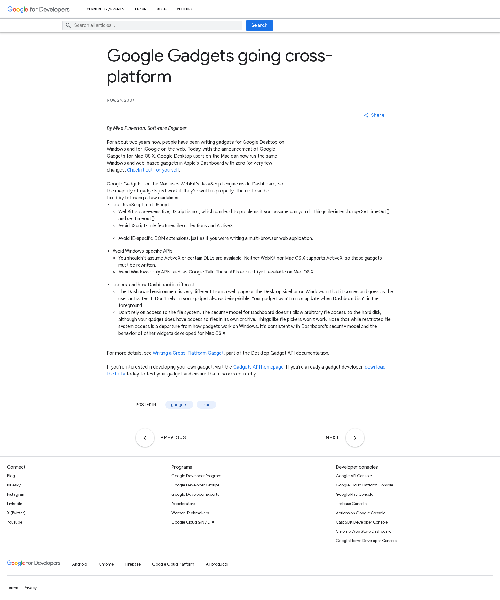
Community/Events (105, 9)
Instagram (16, 494)
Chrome (106, 564)
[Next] (355, 437)
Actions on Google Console (360, 512)
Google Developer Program (196, 475)
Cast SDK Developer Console (362, 522)
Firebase (133, 564)
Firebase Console (351, 503)
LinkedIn (14, 503)
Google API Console (354, 475)
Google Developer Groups (195, 485)
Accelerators (183, 503)
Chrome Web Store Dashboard (364, 531)
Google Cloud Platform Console (364, 485)
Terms (12, 587)
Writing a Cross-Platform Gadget (188, 353)
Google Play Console (354, 494)
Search (259, 25)
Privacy (30, 587)
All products (217, 564)
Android (79, 564)
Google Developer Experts (195, 494)
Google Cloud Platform (173, 564)
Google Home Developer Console (366, 540)
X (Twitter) (16, 512)
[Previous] (145, 437)
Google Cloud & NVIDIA (192, 522)
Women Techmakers (190, 512)
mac (206, 404)
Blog (161, 9)
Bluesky (14, 485)
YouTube (185, 9)
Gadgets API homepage (258, 367)
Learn (141, 9)
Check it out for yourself (153, 170)
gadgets (179, 404)
